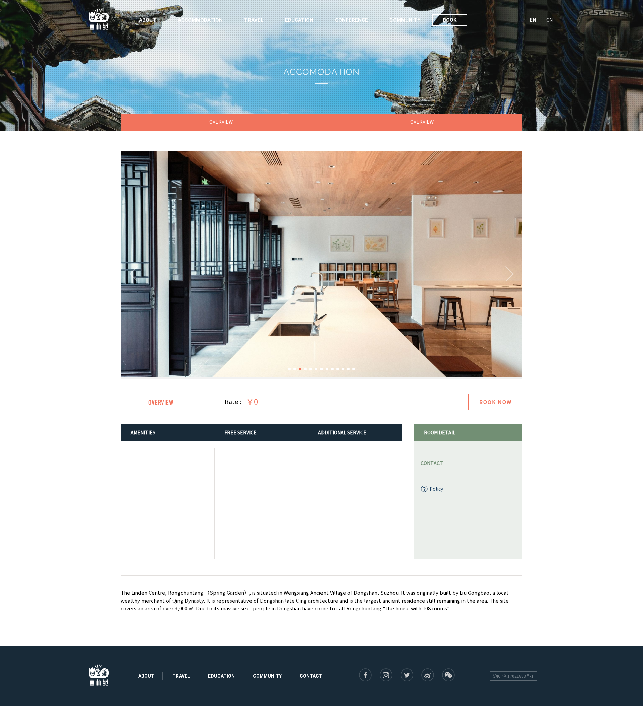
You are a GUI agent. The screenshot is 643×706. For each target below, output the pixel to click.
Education (299, 20)
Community (405, 20)
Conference (351, 20)
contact (311, 676)
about (146, 676)
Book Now (495, 402)
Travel (254, 20)
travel (181, 676)
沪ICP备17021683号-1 (513, 676)
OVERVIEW (221, 122)
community (267, 676)
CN (549, 20)
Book (449, 20)
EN (533, 20)
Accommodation (200, 20)
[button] (134, 273)
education (221, 676)
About (147, 20)
